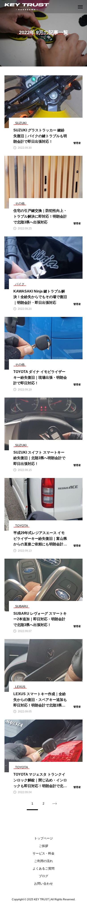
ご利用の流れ (43, 860)
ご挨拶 (43, 845)
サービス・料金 (43, 853)
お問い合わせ (43, 883)
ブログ (43, 876)
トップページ (43, 838)
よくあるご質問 (43, 868)
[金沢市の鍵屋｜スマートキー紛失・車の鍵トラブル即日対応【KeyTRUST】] (26, 6)
